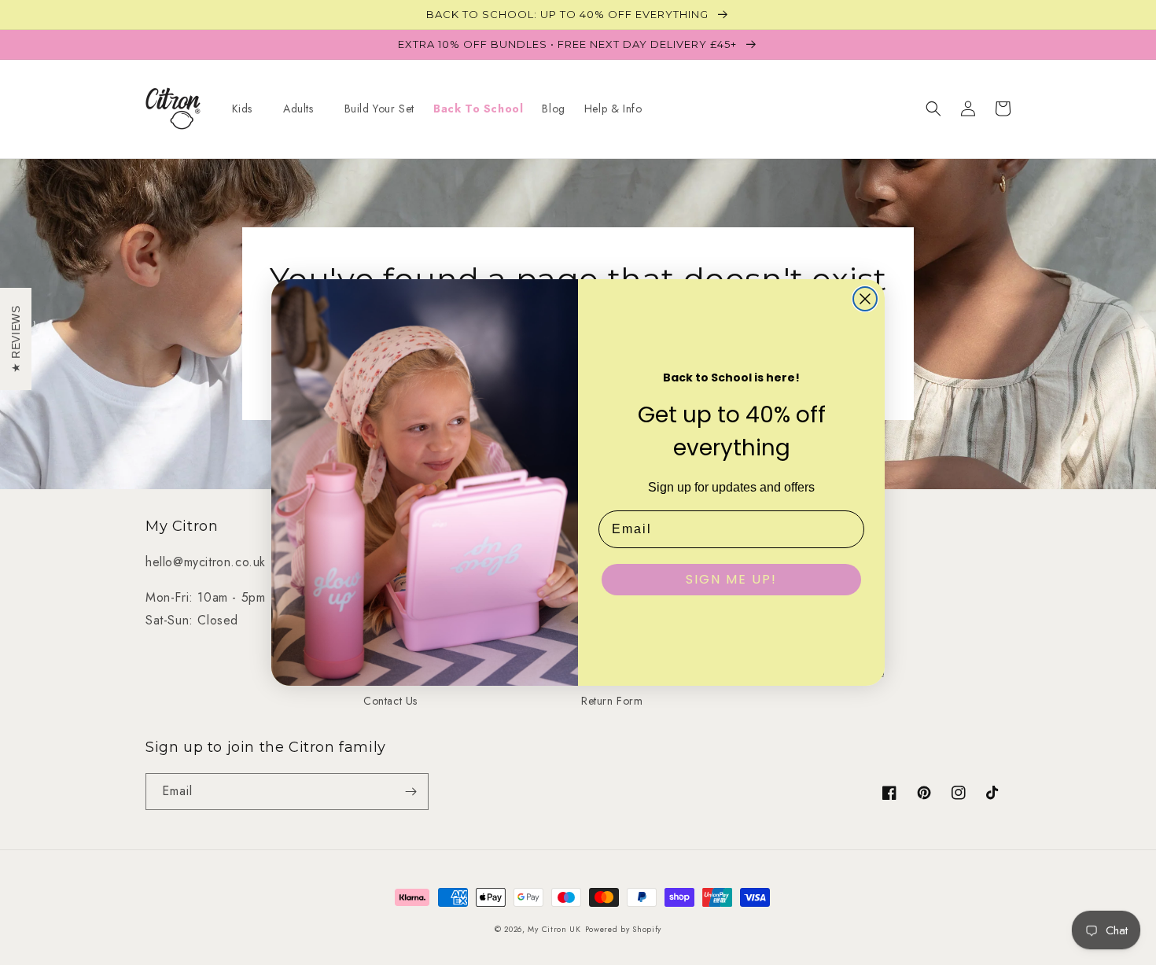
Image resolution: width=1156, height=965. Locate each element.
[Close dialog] (865, 299)
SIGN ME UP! (731, 579)
